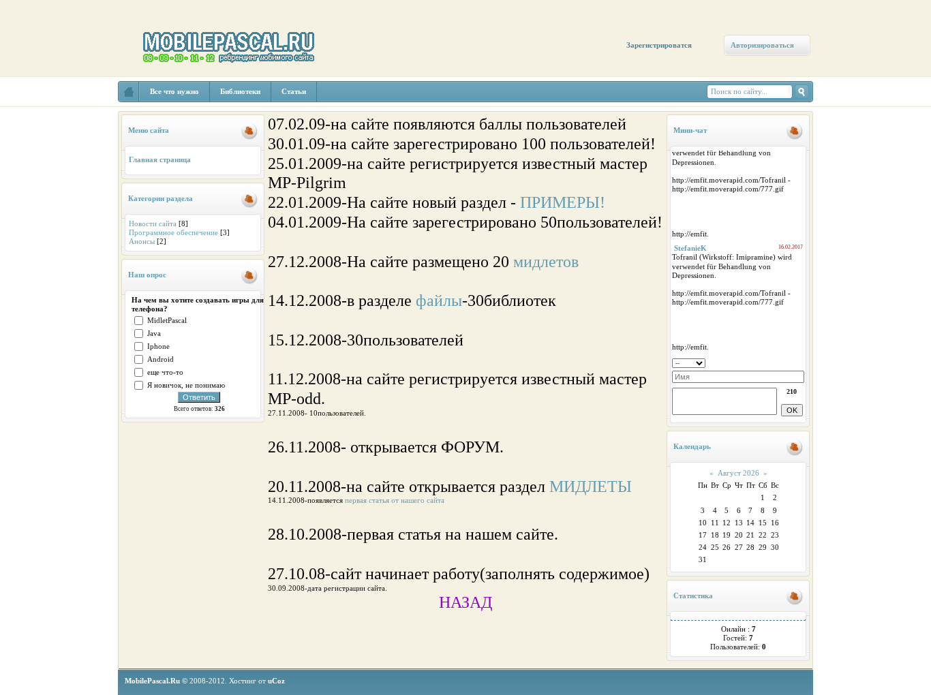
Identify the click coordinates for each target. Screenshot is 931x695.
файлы (439, 300)
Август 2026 (738, 473)
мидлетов (546, 262)
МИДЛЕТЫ (590, 486)
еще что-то (165, 372)
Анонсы (142, 241)
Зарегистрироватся (659, 45)
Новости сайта (153, 223)
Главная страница (160, 159)
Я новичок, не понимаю (186, 385)
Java (154, 333)
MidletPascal (167, 320)
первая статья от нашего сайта (394, 500)
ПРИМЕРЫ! (562, 202)
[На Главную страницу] (129, 91)
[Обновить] (799, 362)
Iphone (158, 346)
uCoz (276, 681)
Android (160, 359)
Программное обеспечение (173, 232)
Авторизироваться (762, 45)
